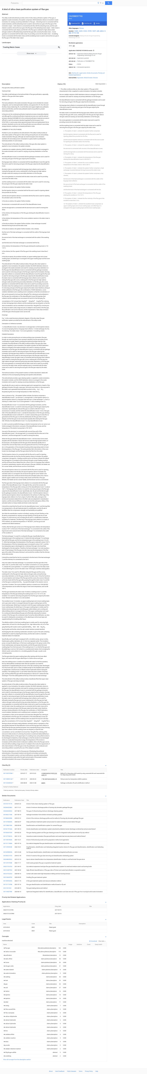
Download (94, 941)
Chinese (81, 28)
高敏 (77, 33)
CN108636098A (7, 818)
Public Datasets (71, 1071)
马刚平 (94, 31)
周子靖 (74, 33)
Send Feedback (59, 1071)
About (51, 1071)
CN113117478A (7, 884)
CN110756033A (7, 822)
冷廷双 (81, 31)
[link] (6, 948)
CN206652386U (7, 807)
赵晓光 (102, 31)
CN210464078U (7, 877)
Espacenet (80, 77)
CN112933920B (7, 847)
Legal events (82, 73)
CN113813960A (7, 840)
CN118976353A (7, 881)
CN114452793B (7, 891)
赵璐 (98, 31)
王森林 (76, 31)
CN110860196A (7, 825)
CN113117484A (7, 843)
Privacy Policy (89, 1071)
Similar (98, 23)
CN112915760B (7, 863)
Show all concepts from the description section (17, 1059)
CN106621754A (7, 814)
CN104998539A (7, 852)
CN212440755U (7, 870)
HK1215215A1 (7, 888)
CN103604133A (7, 832)
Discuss (95, 77)
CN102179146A (7, 829)
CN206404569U (7, 811)
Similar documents (92, 73)
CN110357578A (7, 773)
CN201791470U (7, 866)
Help (96, 1071)
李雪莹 (90, 31)
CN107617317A (7, 804)
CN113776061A (7, 836)
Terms (80, 1071)
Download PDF (75, 23)
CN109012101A (7, 855)
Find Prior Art (88, 23)
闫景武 (85, 31)
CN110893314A (7, 779)
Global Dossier (88, 77)
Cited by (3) (75, 73)
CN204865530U (7, 859)
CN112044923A (7, 783)
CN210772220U (7, 873)
